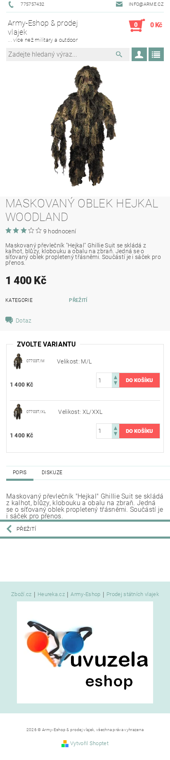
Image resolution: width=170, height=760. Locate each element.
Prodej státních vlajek (132, 594)
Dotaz (24, 320)
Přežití (78, 300)
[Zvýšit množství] (115, 376)
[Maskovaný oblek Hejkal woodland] (18, 361)
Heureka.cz (51, 594)
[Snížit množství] (115, 384)
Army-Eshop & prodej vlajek (43, 31)
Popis (20, 472)
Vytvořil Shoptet (89, 743)
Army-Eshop (85, 594)
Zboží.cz (21, 594)
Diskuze (52, 472)
